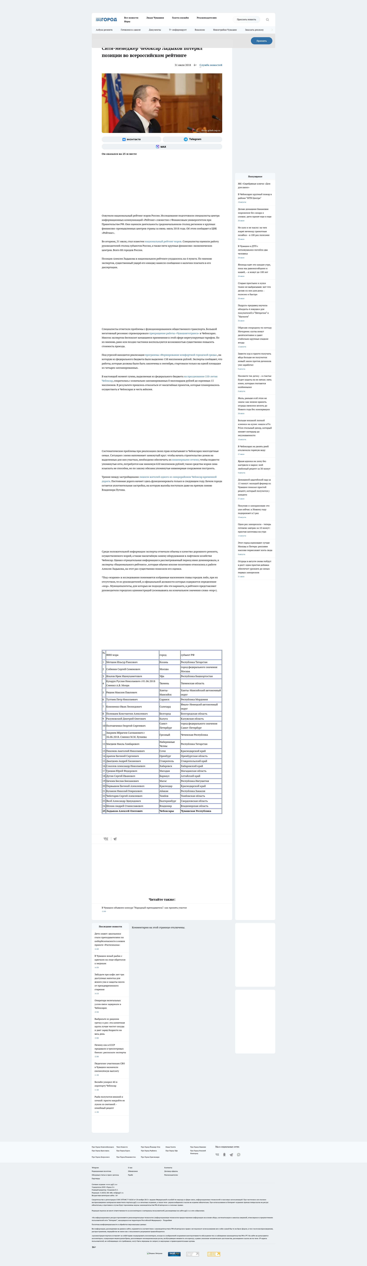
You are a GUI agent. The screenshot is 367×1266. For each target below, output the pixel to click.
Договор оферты (171, 1171)
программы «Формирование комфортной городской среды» (181, 354)
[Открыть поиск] (267, 19)
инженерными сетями (185, 459)
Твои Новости (122, 1147)
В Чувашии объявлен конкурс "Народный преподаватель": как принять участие (144, 909)
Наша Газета (171, 1147)
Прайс (130, 1175)
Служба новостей (211, 65)
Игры (127, 21)
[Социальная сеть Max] (162, 146)
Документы (155, 29)
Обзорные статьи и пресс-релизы (105, 1175)
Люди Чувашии (155, 17)
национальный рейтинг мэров (163, 241)
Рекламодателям (207, 17)
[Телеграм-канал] (192, 139)
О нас (130, 1168)
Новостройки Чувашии (225, 29)
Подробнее (167, 1220)
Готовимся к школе (131, 29)
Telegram (95, 1168)
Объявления (133, 1171)
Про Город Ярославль (100, 1151)
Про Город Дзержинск (101, 1157)
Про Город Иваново (198, 1147)
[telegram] (116, 839)
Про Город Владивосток (126, 1157)
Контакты (168, 1168)
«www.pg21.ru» (111, 1184)
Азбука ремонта (104, 29)
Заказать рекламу (254, 29)
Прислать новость (246, 19)
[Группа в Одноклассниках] (224, 1154)
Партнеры (96, 1178)
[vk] (106, 839)
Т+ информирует (178, 29)
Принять (262, 40)
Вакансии (200, 29)
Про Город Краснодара (150, 1157)
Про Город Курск (123, 1151)
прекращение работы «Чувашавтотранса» (174, 333)
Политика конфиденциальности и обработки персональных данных (119, 1224)
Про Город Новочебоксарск (103, 1147)
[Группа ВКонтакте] (131, 139)
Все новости (131, 17)
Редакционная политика (101, 1171)
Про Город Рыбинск (149, 1151)
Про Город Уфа (172, 1151)
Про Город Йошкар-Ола (150, 1147)
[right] (272, 30)
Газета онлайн (180, 17)
